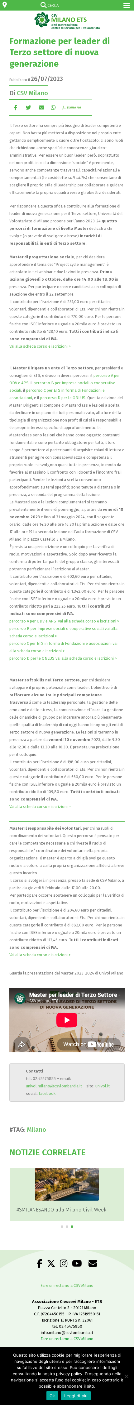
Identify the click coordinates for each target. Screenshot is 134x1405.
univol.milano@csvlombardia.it (54, 1086)
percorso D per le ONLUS (62, 397)
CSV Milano (32, 93)
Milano (38, 1129)
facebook (47, 1093)
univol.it (102, 1086)
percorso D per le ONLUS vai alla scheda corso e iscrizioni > (63, 658)
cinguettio (28, 107)
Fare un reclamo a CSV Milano (67, 1285)
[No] (126, 1376)
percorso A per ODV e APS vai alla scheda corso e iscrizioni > (64, 621)
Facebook (15, 107)
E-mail (42, 107)
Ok (52, 1395)
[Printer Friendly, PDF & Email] (71, 107)
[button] (62, 1226)
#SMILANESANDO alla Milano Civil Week (61, 1210)
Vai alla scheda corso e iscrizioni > (40, 346)
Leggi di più (76, 1395)
